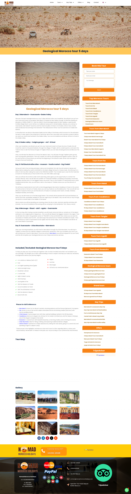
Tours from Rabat (91, 108)
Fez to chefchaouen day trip (93, 313)
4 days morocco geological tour (94, 274)
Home (52, 2)
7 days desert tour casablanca (94, 205)
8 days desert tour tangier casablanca (96, 227)
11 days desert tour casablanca (94, 211)
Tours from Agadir (91, 116)
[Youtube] (53, 481)
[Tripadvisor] (49, 481)
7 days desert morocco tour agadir (95, 244)
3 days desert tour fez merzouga (94, 169)
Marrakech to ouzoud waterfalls (94, 319)
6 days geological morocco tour (94, 280)
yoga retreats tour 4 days (92, 345)
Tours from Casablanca (93, 111)
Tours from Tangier (91, 114)
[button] (39, 438)
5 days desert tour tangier (92, 221)
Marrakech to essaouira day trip (94, 307)
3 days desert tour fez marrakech (94, 165)
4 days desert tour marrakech (93, 143)
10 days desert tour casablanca (94, 208)
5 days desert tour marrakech (93, 146)
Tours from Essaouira (92, 119)
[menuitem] (104, 2)
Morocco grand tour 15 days (93, 296)
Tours (59, 2)
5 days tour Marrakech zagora (94, 149)
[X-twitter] (57, 477)
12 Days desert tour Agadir (92, 290)
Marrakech (53, 233)
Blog (88, 2)
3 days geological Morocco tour (94, 271)
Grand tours (89, 124)
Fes (20, 310)
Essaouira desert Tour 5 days (93, 254)
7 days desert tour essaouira (93, 257)
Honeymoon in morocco (91, 333)
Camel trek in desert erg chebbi (94, 316)
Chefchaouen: (23, 314)
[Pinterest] (61, 477)
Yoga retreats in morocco (92, 342)
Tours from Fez (90, 106)
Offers (80, 2)
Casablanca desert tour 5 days (94, 202)
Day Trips (69, 2)
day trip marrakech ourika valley (94, 322)
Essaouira (22, 320)
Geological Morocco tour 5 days (47, 109)
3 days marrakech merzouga (93, 136)
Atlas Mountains (24, 322)
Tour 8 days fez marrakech (92, 178)
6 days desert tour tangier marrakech (96, 224)
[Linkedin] (57, 481)
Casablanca (22, 316)
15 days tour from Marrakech (93, 293)
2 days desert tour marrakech (93, 336)
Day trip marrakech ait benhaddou (95, 310)
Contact (96, 2)
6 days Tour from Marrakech (93, 152)
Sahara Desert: (23, 324)
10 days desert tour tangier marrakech (96, 230)
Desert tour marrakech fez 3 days (94, 140)
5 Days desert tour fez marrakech (94, 175)
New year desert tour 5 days (93, 339)
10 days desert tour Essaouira (93, 260)
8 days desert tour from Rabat (94, 191)
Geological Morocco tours (93, 121)
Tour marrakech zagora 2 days (94, 133)
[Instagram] (49, 477)
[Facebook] (44, 477)
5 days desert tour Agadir (92, 241)
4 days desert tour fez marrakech (95, 172)
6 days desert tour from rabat (93, 188)
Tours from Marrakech (92, 103)
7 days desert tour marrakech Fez (95, 155)
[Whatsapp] (53, 477)
